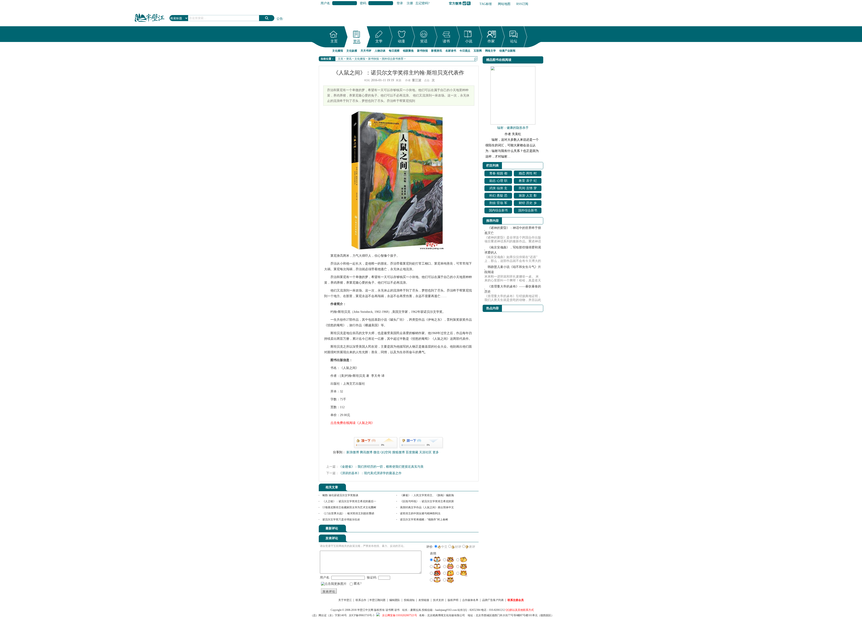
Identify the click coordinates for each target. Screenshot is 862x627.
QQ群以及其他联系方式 (520, 610)
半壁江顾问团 (377, 600)
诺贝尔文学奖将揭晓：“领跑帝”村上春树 (424, 519)
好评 (458, 546)
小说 (468, 41)
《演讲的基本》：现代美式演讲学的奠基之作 (370, 473)
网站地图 (504, 4)
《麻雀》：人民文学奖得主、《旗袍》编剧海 (427, 495)
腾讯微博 (469, 3)
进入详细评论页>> (466, 529)
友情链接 (423, 600)
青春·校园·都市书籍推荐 (498, 174)
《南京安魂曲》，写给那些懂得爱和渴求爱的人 (512, 250)
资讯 (356, 41)
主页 (334, 41)
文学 (379, 41)
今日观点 (465, 50)
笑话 (423, 41)
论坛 (513, 41)
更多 (436, 452)
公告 (280, 18)
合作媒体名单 (470, 600)
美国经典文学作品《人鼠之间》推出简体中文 (427, 507)
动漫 (401, 41)
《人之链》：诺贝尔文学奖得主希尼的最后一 (349, 501)
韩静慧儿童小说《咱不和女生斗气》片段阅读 (512, 269)
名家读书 (450, 50)
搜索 (266, 18)
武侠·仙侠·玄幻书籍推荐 (498, 188)
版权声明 (453, 600)
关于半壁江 (345, 600)
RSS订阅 (522, 4)
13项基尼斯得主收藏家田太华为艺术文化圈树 (349, 507)
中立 (444, 546)
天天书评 (366, 50)
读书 (446, 41)
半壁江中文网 (365, 610)
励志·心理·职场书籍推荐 (498, 181)
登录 (400, 3)
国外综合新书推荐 (392, 58)
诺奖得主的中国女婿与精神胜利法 (420, 513)
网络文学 (490, 50)
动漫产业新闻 (507, 50)
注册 (410, 3)
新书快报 (422, 50)
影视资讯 (436, 50)
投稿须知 (409, 600)
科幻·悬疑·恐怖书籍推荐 (498, 196)
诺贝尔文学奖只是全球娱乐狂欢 (341, 519)
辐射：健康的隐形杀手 (513, 127)
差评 (472, 546)
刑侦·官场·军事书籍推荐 (498, 203)
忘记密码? (422, 3)
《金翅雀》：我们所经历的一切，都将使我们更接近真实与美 (381, 466)
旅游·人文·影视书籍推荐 (528, 196)
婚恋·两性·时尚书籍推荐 (528, 174)
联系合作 (361, 600)
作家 (491, 41)
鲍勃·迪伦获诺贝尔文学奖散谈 (340, 495)
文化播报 (337, 50)
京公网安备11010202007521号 (399, 615)
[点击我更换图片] (334, 584)
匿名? (357, 583)
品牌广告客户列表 (493, 600)
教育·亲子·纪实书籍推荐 (528, 181)
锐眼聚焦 (408, 50)
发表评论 (329, 591)
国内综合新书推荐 (498, 211)
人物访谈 (380, 50)
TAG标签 (485, 4)
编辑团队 (394, 600)
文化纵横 (351, 50)
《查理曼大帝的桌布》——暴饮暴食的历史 (512, 289)
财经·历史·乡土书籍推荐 (528, 203)
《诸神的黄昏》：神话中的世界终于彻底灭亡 (512, 230)
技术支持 (438, 600)
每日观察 (394, 50)
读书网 (389, 610)
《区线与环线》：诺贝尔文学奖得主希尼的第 (427, 501)
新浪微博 (464, 3)
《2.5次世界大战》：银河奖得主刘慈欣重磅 (348, 513)
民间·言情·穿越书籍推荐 (528, 188)
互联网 (478, 50)
